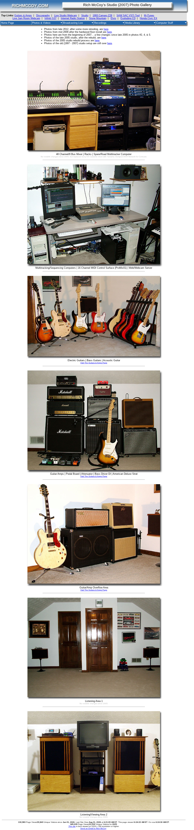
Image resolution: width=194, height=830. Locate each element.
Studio (84, 15)
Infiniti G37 (50, 18)
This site (72, 826)
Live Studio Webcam (65, 15)
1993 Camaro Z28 (102, 15)
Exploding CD (127, 18)
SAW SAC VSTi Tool (128, 15)
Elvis (113, 18)
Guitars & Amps (23, 15)
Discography (43, 15)
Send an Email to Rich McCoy (93, 828)
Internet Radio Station (73, 18)
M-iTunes (149, 15)
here (106, 29)
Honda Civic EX (148, 18)
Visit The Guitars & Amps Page (93, 363)
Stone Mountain (97, 18)
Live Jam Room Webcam (26, 18)
